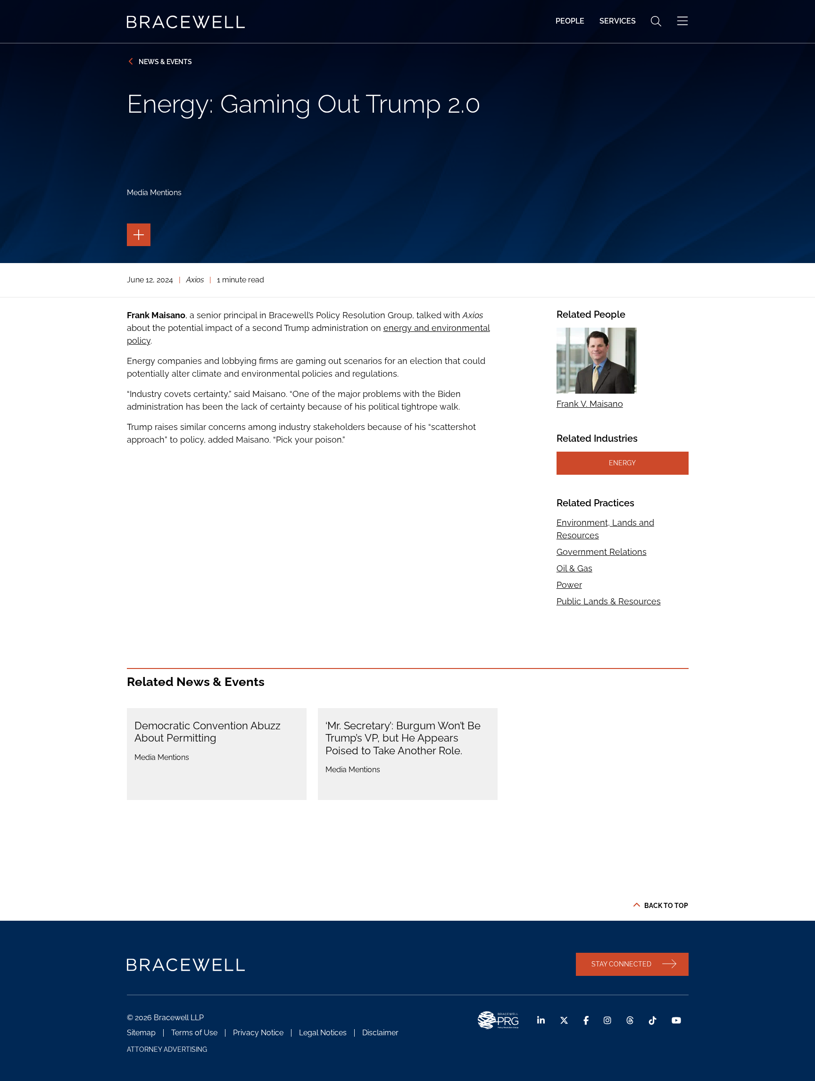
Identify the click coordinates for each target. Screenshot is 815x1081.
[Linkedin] (541, 1020)
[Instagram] (607, 1020)
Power (569, 585)
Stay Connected (621, 964)
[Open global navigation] (682, 21)
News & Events (165, 62)
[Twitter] (564, 1020)
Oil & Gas (574, 568)
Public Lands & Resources (609, 601)
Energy (622, 463)
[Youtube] (676, 1020)
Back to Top (666, 905)
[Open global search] (656, 21)
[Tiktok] (652, 1020)
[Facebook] (586, 1020)
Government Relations (602, 552)
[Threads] (630, 1020)
